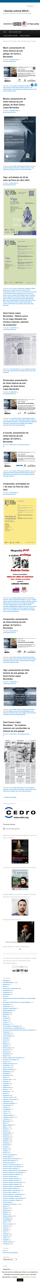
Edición (5, 1056)
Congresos (6, 1032)
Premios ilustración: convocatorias (13, 1172)
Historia (5, 1089)
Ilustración (6, 1095)
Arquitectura (6, 994)
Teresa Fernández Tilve (13, 609)
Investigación (7, 1109)
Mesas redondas (7, 1125)
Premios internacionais (9, 1176)
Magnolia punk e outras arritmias (18, 604)
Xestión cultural (7, 1242)
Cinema (5, 1022)
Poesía (10, 599)
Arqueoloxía (6, 992)
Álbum (5, 986)
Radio (4, 1206)
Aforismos (6, 984)
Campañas (6, 1018)
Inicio (4, 32)
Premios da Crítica (8, 1162)
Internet (5, 1107)
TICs (4, 1232)
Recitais (5, 1208)
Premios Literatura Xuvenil (11, 1180)
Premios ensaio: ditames (10, 1168)
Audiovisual (6, 1006)
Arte (11, 86)
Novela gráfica (7, 1133)
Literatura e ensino (8, 1117)
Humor (5, 1093)
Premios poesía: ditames (10, 1188)
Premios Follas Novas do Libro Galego (14, 1170)
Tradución (6, 1236)
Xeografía (6, 1240)
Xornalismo (6, 1244)
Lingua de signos (8, 1115)
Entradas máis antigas (9, 797)
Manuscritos (6, 1121)
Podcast (5, 1147)
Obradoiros (6, 1137)
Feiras (5, 1077)
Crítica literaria (7, 1036)
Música (5, 1127)
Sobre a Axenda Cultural (15, 32)
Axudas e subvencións (9, 1008)
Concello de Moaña (8, 168)
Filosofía (5, 1081)
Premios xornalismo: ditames (11, 1200)
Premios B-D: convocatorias (11, 1158)
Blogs (4, 1016)
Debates (5, 1044)
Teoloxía (5, 1228)
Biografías (6, 1014)
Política (5, 1153)
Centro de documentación (10, 1252)
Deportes (5, 1046)
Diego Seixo (17, 168)
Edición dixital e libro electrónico (12, 1058)
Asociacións (6, 1004)
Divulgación (6, 1054)
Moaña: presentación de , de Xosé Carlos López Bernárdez (14, 103)
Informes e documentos (10, 1099)
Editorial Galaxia (7, 603)
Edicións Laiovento (14, 659)
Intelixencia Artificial (9, 1103)
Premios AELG (7, 1156)
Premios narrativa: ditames (11, 1184)
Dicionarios (6, 1050)
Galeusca (5, 1085)
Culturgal (5, 1038)
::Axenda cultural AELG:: (16, 10)
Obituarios (6, 1135)
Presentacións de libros (9, 292)
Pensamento (6, 1145)
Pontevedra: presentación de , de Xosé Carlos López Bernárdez (15, 384)
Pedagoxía (6, 1143)
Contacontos (6, 1034)
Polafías (5, 1151)
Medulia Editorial (14, 300)
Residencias (6, 1210)
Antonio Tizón (15, 295)
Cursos (5, 1040)
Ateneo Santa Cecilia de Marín (11, 87)
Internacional (7, 1105)
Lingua (5, 1113)
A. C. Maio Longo (13, 420)
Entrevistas (16, 369)
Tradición (5, 1234)
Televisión (6, 1226)
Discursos (6, 1052)
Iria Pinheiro (9, 298)
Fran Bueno (6, 604)
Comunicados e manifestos (11, 1026)
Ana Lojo (9, 295)
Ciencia (15, 288)
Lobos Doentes (17, 298)
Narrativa (5, 599)
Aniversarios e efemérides (10, 988)
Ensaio (15, 86)
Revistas (5, 1212)
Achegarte (6, 980)
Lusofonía (6, 1119)
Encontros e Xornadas (9, 1060)
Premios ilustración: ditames (11, 1174)
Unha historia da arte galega (15, 303)
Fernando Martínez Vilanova (10, 421)
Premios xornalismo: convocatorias (13, 1198)
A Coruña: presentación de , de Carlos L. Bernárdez (15, 437)
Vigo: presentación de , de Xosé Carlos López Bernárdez (16, 674)
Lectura (5, 1111)
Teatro (5, 1222)
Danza (5, 1042)
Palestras (5, 1141)
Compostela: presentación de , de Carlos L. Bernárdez (15, 623)
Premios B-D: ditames (9, 1160)
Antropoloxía (7, 990)
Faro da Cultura (13, 789)
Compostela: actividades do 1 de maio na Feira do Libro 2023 (16, 486)
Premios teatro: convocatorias (11, 1190)
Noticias (5, 1131)
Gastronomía (7, 1087)
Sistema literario (8, 1216)
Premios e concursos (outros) (11, 1164)
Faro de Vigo (6, 371)
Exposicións (6, 1075)
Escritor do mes (7, 1067)
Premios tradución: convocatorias (13, 1194)
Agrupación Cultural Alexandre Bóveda (13, 472)
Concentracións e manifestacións (12, 1028)
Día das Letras (7, 1048)
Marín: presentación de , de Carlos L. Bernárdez (14, 52)
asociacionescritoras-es (9, 61)
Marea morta (6, 300)
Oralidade (6, 1139)
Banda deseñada (17, 598)
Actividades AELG (8, 982)
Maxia (4, 1123)
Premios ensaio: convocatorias (12, 1166)
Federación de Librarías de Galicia (16, 297)
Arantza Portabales (12, 601)
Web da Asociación (25, 35)
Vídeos (5, 1238)
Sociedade (6, 1218)
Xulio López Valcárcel (8, 476)
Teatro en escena (8, 1224)
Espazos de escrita (8, 1069)
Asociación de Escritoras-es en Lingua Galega (16, 1002)
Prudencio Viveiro (14, 660)
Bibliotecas (6, 1012)
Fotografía (6, 1083)
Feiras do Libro (7, 290)
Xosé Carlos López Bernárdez (17, 425)
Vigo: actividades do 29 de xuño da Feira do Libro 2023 (16, 179)
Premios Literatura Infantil (10, 1178)
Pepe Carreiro (10, 302)
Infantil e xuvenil (16, 290)
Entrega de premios (8, 1063)
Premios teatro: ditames (10, 1192)
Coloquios (6, 1024)
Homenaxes (6, 1091)
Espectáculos (7, 1071)
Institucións (6, 1101)
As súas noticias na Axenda (10, 35)
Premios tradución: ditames (11, 1196)
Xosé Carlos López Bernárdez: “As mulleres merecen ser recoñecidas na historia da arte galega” (16, 726)
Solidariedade (7, 1220)
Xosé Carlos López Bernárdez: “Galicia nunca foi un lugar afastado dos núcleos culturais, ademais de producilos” (16, 319)
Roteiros (5, 1214)
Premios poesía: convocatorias (12, 1186)
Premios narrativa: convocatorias (12, 1182)
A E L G (5, 1250)
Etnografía (6, 1073)
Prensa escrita (7, 1202)
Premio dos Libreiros (9, 1155)
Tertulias (5, 1230)
